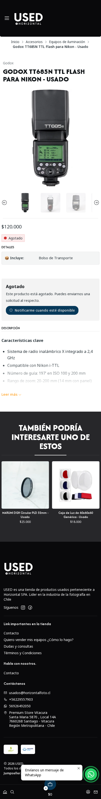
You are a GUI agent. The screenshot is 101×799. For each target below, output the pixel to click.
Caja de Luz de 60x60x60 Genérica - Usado (55, 515)
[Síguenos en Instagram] (23, 607)
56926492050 (20, 706)
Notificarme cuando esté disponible (45, 310)
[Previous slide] (5, 202)
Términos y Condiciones (23, 653)
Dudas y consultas (18, 646)
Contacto (11, 633)
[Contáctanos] (95, 790)
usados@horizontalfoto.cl (29, 692)
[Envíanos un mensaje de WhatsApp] (91, 774)
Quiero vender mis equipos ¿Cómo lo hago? (39, 639)
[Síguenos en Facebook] (30, 607)
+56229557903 (21, 699)
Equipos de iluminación (67, 42)
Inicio (15, 42)
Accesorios (34, 42)
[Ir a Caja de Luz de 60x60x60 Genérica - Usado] (54, 485)
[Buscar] (12, 790)
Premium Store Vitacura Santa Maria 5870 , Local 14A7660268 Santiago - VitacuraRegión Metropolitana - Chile (32, 719)
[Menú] (7, 18)
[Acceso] (88, 790)
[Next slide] (96, 202)
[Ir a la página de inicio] (28, 18)
